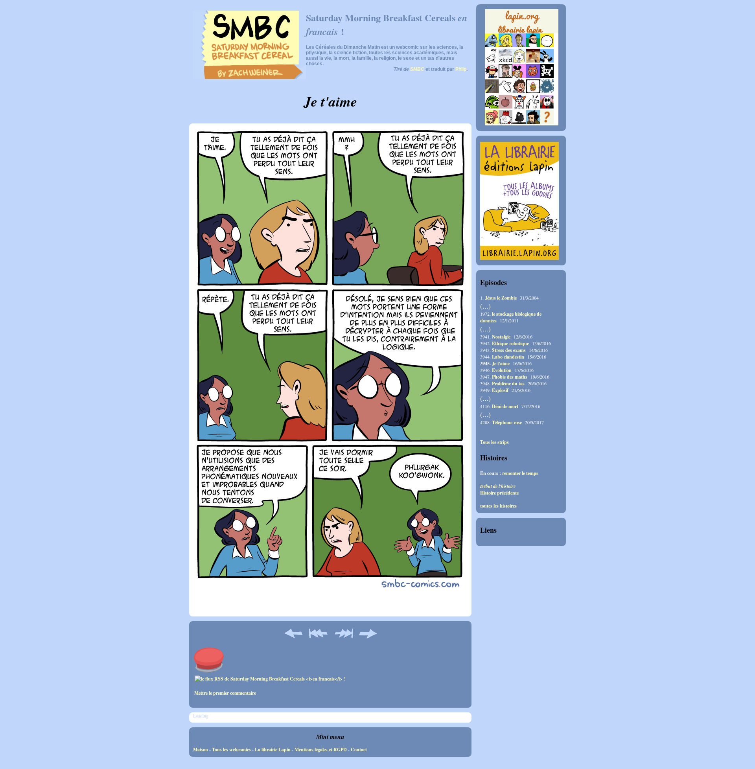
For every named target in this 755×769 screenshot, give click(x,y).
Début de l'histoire (498, 486)
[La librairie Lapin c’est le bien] (519, 258)
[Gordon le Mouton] (505, 91)
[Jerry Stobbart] (547, 106)
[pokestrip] (492, 76)
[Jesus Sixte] (505, 76)
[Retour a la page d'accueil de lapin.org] (521, 24)
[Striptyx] (519, 91)
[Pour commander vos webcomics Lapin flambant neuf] (521, 32)
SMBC (417, 69)
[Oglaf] (505, 45)
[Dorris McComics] (533, 76)
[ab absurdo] (547, 45)
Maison (200, 749)
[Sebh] (533, 45)
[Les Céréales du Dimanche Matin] (519, 45)
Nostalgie (501, 336)
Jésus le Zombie (501, 297)
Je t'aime (501, 363)
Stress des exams (509, 350)
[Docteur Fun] (519, 76)
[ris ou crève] (533, 106)
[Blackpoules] (519, 122)
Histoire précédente (499, 492)
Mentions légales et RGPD (321, 749)
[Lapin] (492, 45)
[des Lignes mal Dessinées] (519, 60)
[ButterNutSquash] (533, 122)
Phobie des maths (509, 376)
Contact (359, 749)
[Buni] (547, 60)
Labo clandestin (508, 356)
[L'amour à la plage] (533, 91)
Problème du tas (508, 383)
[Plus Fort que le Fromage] (492, 122)
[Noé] (492, 91)
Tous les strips (494, 442)
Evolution (502, 370)
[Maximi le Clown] (519, 106)
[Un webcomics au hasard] (547, 122)
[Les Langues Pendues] (492, 106)
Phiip (460, 69)
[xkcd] (505, 60)
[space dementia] (547, 76)
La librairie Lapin (273, 749)
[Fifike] (492, 60)
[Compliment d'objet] (505, 106)
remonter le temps (520, 473)
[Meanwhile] (547, 91)
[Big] (533, 60)
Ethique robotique (510, 343)
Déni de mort (505, 406)
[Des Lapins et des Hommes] (505, 122)
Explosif (500, 390)
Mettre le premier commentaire (225, 693)
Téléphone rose (507, 422)
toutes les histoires (498, 506)
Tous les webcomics (231, 749)
